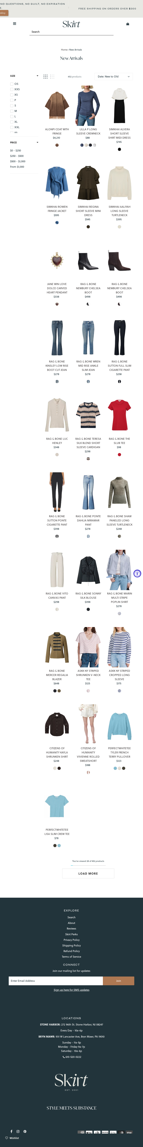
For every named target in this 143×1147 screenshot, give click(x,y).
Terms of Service (71, 957)
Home (64, 49)
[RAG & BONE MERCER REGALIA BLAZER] (57, 647)
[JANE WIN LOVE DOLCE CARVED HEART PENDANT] (57, 260)
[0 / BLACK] (57, 536)
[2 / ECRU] (57, 609)
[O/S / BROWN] (57, 145)
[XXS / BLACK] (88, 609)
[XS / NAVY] (82, 145)
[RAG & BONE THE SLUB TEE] (119, 415)
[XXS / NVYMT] (88, 459)
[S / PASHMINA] (88, 772)
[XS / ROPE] (86, 145)
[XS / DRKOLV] (88, 227)
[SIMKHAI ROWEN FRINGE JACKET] (57, 183)
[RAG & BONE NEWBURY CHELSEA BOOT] (88, 260)
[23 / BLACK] (119, 381)
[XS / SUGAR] (119, 768)
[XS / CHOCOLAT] (59, 768)
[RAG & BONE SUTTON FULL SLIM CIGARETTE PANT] (119, 338)
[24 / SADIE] (57, 381)
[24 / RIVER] (88, 381)
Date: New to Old (108, 76)
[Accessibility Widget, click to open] (137, 574)
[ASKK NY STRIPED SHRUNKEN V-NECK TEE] (88, 647)
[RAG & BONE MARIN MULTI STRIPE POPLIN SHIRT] (119, 570)
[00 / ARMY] (59, 691)
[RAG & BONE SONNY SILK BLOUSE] (88, 570)
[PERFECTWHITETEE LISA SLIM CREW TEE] (57, 806)
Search (71, 917)
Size (12, 75)
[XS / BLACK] (90, 145)
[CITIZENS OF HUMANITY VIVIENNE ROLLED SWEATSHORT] (88, 724)
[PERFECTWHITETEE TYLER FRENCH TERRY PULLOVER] (119, 724)
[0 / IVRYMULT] (119, 149)
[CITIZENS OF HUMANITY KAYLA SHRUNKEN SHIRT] (57, 724)
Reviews (71, 928)
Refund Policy (71, 951)
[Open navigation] (15, 23)
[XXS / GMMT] (119, 536)
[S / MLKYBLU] (115, 768)
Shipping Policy (71, 945)
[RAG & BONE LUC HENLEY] (57, 415)
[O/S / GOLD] (57, 304)
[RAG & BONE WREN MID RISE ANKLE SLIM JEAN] (88, 338)
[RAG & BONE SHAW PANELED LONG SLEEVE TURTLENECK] (119, 492)
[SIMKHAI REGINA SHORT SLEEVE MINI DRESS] (88, 183)
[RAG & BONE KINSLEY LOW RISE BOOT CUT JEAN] (57, 338)
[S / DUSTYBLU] (57, 222)
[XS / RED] (119, 454)
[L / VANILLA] (55, 768)
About (71, 923)
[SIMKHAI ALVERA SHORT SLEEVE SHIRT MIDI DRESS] (119, 106)
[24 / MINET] (88, 536)
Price (13, 142)
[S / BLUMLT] (119, 613)
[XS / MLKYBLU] (59, 845)
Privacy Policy (72, 940)
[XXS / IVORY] (57, 454)
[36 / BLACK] (88, 304)
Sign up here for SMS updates (71, 990)
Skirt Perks (71, 934)
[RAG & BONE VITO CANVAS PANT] (57, 570)
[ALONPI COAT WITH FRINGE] (57, 106)
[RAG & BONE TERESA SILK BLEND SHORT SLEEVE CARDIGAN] (88, 415)
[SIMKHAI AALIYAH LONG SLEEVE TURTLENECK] (119, 183)
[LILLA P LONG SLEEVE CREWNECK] (88, 106)
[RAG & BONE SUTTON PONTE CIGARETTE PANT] (57, 492)
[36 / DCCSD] (119, 304)
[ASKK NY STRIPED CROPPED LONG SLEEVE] (119, 647)
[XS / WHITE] (94, 145)
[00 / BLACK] (55, 691)
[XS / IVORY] (119, 227)
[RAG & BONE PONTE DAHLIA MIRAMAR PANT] (88, 492)
